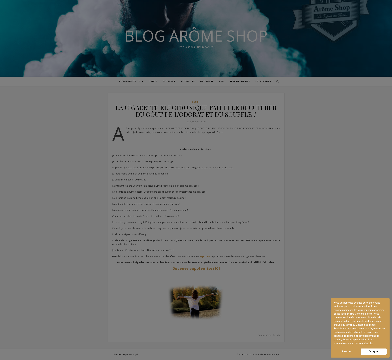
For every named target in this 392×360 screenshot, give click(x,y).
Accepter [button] (374, 351)
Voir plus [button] (368, 343)
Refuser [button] (346, 351)
